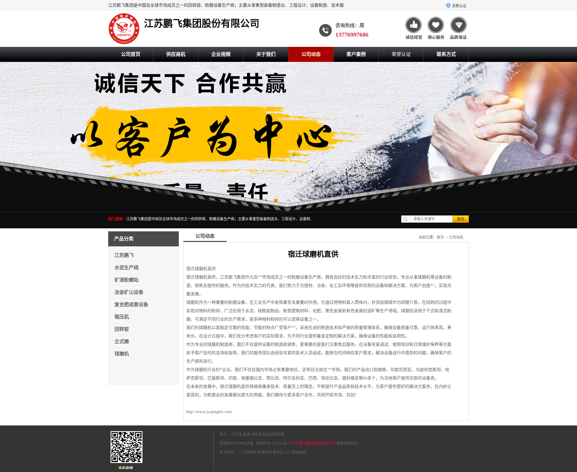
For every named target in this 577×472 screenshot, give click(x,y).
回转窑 (121, 329)
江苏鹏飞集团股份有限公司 (313, 443)
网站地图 (299, 452)
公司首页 (130, 54)
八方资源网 (247, 452)
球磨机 (121, 353)
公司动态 (311, 54)
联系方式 (446, 54)
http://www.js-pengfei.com (209, 412)
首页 (440, 237)
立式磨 (121, 341)
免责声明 (264, 452)
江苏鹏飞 (124, 255)
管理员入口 (282, 452)
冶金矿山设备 (128, 292)
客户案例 (356, 54)
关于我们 (266, 54)
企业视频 (220, 54)
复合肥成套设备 (131, 304)
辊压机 (121, 316)
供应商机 (175, 54)
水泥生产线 (126, 267)
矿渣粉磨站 (126, 279)
